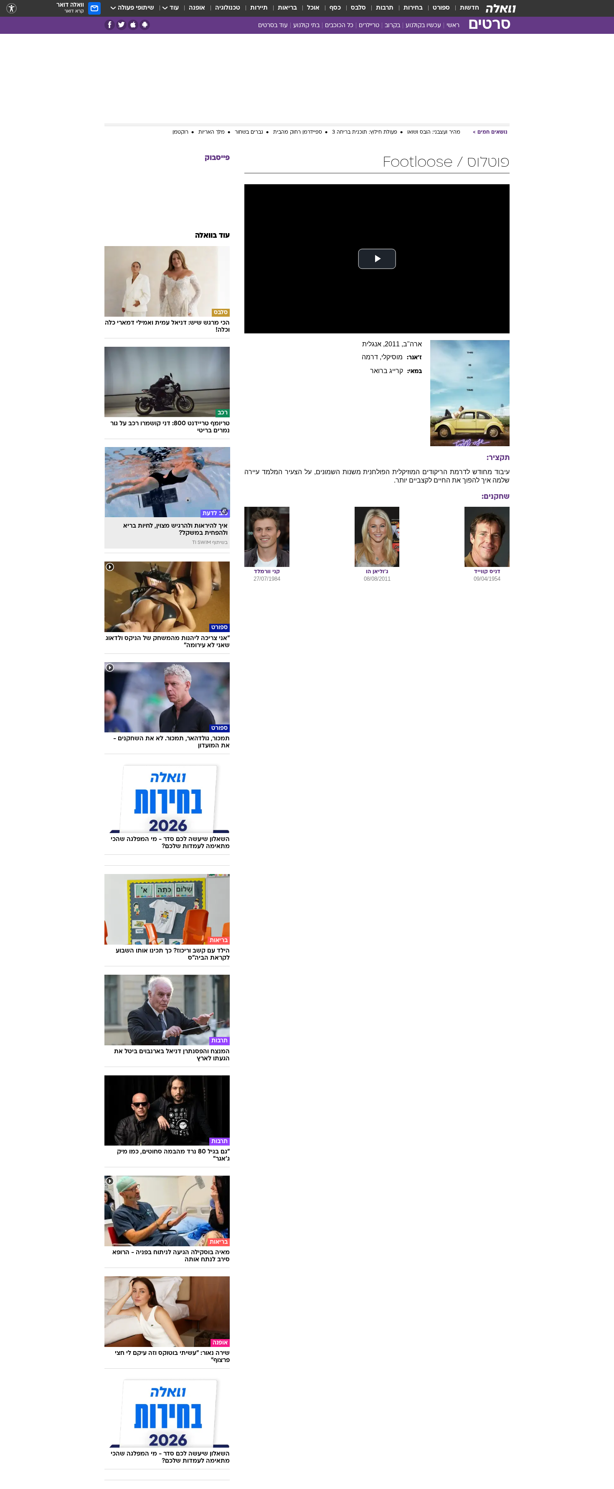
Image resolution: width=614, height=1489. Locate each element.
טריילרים (369, 25)
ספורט (441, 8)
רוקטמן (180, 132)
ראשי (453, 25)
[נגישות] (11, 8)
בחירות (413, 8)
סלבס (358, 8)
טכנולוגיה (227, 8)
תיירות (259, 8)
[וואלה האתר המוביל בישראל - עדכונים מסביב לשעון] (501, 8)
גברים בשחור (249, 132)
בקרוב (392, 25)
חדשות (469, 8)
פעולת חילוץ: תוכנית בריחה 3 (364, 132)
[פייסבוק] (109, 25)
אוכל (313, 8)
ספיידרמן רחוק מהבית (297, 132)
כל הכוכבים (339, 25)
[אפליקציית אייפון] (133, 25)
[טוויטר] (121, 25)
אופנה (197, 8)
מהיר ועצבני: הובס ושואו (433, 132)
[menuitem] (464, 8)
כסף (335, 8)
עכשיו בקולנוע (423, 25)
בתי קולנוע (306, 25)
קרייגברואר (386, 370)
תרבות (384, 8)
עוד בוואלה (212, 235)
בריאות (287, 8)
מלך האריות (211, 132)
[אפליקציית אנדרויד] (145, 25)
